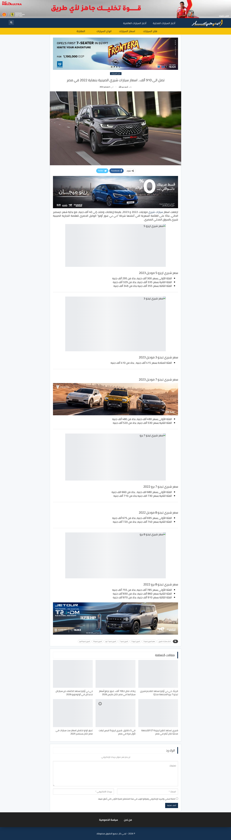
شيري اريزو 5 (136, 641)
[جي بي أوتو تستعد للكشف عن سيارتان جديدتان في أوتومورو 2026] (73, 674)
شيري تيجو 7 (124, 641)
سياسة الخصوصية (108, 819)
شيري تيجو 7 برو (110, 641)
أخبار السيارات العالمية (134, 23)
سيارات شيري (155, 211)
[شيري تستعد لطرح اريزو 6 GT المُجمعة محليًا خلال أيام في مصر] (158, 713)
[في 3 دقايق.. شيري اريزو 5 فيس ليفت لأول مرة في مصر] (115, 713)
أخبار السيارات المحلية (164, 23)
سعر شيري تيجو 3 (149, 641)
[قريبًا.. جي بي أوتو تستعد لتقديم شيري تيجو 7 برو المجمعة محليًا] (158, 674)
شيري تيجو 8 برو (84, 641)
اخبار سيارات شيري (165, 641)
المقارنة (81, 31)
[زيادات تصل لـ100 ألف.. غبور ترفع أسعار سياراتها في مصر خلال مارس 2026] (115, 674)
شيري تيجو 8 (98, 641)
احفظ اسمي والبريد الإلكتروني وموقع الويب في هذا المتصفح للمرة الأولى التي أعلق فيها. (136, 799)
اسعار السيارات (127, 31)
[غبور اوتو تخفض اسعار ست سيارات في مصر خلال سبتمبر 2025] (73, 713)
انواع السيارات (104, 31)
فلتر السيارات (150, 31)
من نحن (128, 819)
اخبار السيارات (115, 73)
